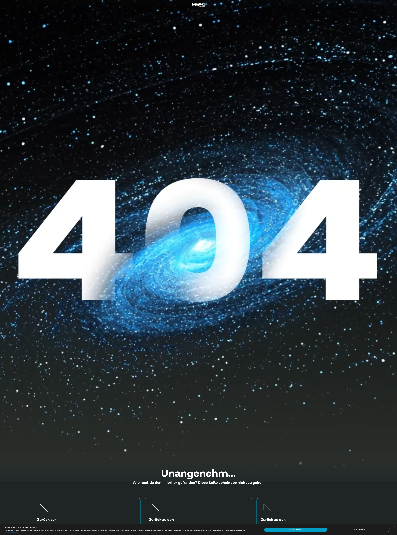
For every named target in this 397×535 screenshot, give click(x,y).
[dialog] (198, 529)
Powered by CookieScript (387, 534)
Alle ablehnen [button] (359, 529)
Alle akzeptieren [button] (296, 529)
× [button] (394, 526)
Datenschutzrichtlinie (11, 533)
